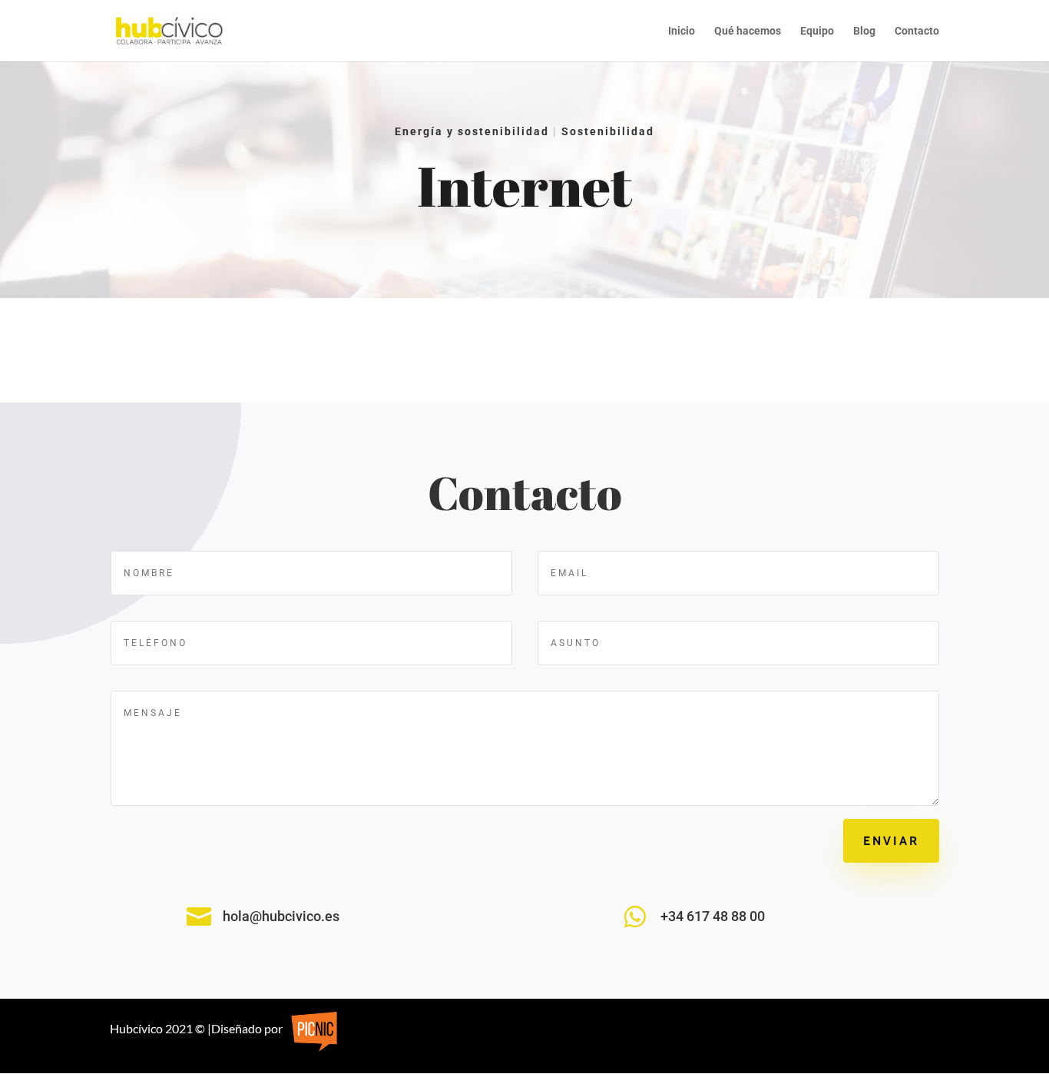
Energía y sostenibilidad (472, 131)
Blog (864, 31)
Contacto (917, 31)
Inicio (681, 31)
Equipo (817, 31)
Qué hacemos (747, 31)
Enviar (891, 841)
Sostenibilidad (607, 131)
